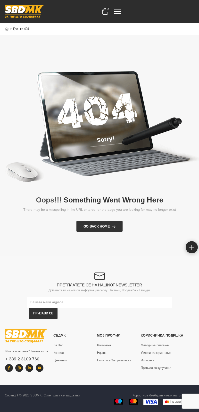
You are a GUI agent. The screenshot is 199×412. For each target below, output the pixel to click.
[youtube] (39, 368)
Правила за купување (156, 368)
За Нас (58, 345)
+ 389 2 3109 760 (22, 359)
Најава (101, 353)
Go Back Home (96, 226)
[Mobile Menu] (117, 11)
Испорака (147, 360)
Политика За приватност (114, 360)
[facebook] (9, 368)
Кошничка (104, 345)
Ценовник (60, 360)
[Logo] (43, 11)
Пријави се (43, 313)
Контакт (58, 353)
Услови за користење (155, 353)
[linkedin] (29, 368)
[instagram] (19, 368)
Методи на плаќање (155, 345)
